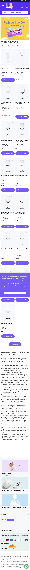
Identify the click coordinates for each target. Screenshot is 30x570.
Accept (15, 292)
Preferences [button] (4, 288)
